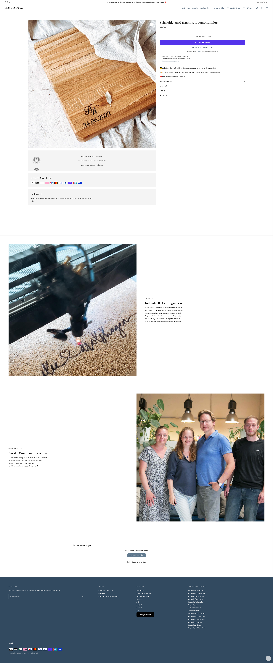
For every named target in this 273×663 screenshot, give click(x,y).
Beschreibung (166, 81)
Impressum (140, 590)
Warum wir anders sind (105, 590)
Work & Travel (247, 8)
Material (163, 86)
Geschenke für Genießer (195, 602)
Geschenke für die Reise (195, 599)
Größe (162, 90)
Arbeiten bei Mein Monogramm (108, 596)
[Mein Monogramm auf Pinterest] (5, 2)
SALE (183, 8)
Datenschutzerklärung (143, 593)
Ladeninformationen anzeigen (170, 61)
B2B (137, 611)
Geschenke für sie (193, 611)
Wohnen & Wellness (233, 8)
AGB (137, 602)
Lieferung (139, 599)
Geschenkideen (205, 8)
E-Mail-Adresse (15, 594)
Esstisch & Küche (218, 8)
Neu (188, 8)
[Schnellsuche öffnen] (257, 8)
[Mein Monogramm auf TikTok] (10, 2)
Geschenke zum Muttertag (196, 593)
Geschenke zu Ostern (194, 625)
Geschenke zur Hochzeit (195, 590)
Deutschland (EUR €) (261, 2)
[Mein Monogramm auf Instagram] (7, 2)
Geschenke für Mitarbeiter (196, 628)
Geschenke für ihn (193, 605)
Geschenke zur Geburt (195, 622)
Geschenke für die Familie (196, 596)
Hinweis (163, 95)
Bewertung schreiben (136, 555)
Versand (199, 51)
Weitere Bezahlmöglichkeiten (202, 47)
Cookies (139, 608)
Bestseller (195, 8)
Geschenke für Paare (194, 608)
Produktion (101, 593)
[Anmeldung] (262, 8)
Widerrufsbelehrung (143, 596)
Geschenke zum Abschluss (196, 613)
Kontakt (139, 605)
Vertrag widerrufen (145, 615)
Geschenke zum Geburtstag (196, 616)
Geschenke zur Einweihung (196, 619)
